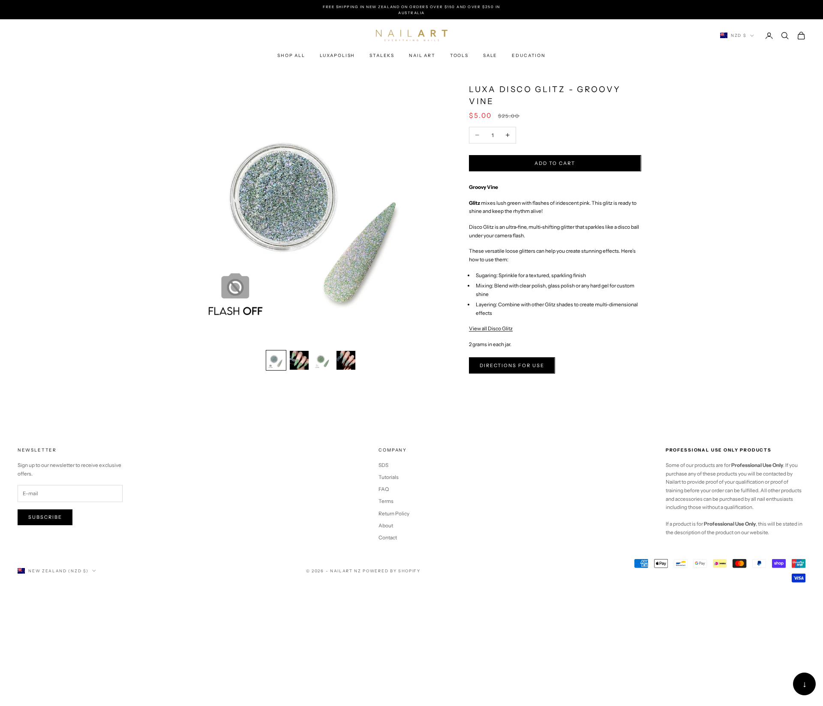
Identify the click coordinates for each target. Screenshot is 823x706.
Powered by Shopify (391, 570)
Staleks (381, 55)
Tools (459, 55)
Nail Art (422, 55)
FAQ (383, 489)
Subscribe (45, 517)
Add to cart (555, 163)
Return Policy (393, 513)
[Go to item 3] (322, 360)
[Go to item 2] (299, 360)
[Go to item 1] (276, 360)
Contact (387, 537)
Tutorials (388, 477)
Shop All (291, 55)
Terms (385, 501)
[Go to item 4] (346, 360)
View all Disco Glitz (491, 328)
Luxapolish (337, 55)
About (385, 525)
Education (529, 55)
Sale (490, 55)
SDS (383, 465)
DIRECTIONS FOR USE (512, 365)
